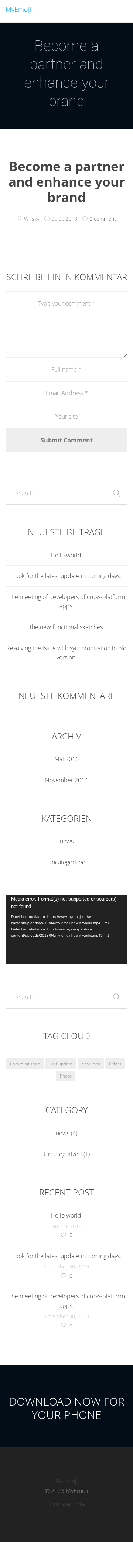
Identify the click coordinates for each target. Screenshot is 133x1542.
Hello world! (67, 555)
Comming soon (25, 1064)
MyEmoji (18, 9)
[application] (66, 929)
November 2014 (66, 780)
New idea (90, 1064)
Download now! (66, 1504)
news (67, 841)
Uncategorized (66, 862)
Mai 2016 (66, 759)
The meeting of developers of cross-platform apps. (66, 601)
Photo (66, 1076)
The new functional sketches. (66, 627)
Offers (115, 1064)
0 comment (102, 218)
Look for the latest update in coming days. (66, 576)
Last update (60, 1064)
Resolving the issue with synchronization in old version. (66, 653)
